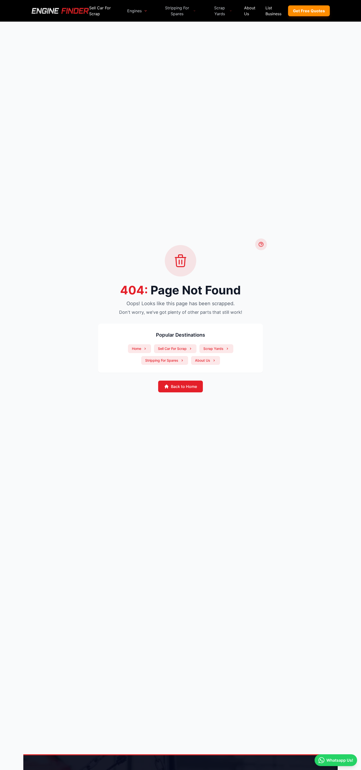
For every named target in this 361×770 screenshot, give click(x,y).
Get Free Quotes (309, 10)
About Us (249, 10)
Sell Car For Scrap (100, 10)
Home (136, 348)
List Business (273, 10)
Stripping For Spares (177, 10)
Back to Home (184, 386)
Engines (134, 10)
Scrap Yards (219, 10)
